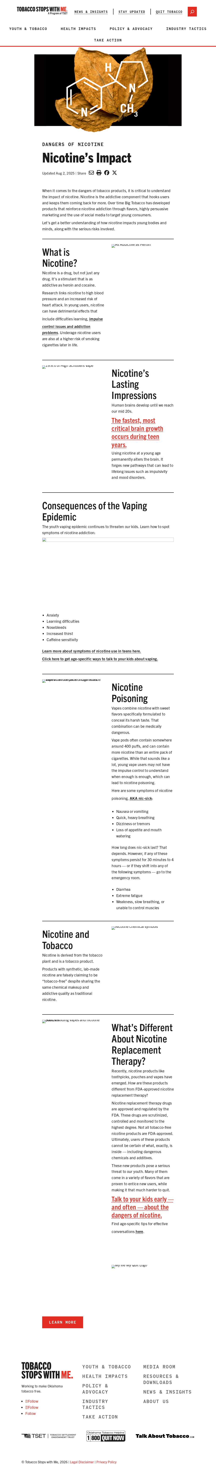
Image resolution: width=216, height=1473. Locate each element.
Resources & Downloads (161, 1379)
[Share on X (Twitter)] (114, 172)
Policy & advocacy (131, 29)
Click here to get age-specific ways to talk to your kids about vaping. (100, 658)
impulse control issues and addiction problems (72, 325)
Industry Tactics (186, 29)
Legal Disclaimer (82, 1462)
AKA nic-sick (141, 798)
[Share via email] (91, 172)
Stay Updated (132, 11)
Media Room (159, 1367)
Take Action (108, 40)
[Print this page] (99, 172)
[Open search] (192, 11)
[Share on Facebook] (106, 172)
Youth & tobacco (28, 29)
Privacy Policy (106, 1462)
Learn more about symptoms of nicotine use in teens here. (91, 650)
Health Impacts (78, 29)
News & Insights (91, 11)
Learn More (62, 1322)
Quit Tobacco (169, 11)
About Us (156, 1401)
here (139, 1231)
